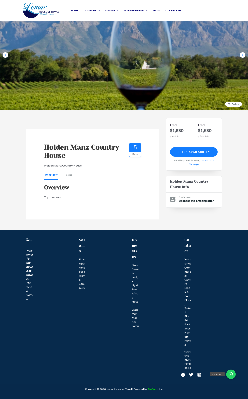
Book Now (185, 197)
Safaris (110, 10)
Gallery (235, 104)
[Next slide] (242, 55)
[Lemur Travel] (41, 10)
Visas (156, 10)
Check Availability (194, 152)
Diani (135, 265)
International (133, 10)
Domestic (90, 10)
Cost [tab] (69, 174)
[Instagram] (199, 375)
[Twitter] (191, 375)
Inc (155, 389)
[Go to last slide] (5, 55)
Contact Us (173, 10)
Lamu (135, 326)
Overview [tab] (51, 174)
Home (74, 10)
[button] (231, 374)
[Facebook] (183, 375)
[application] (98, 10)
